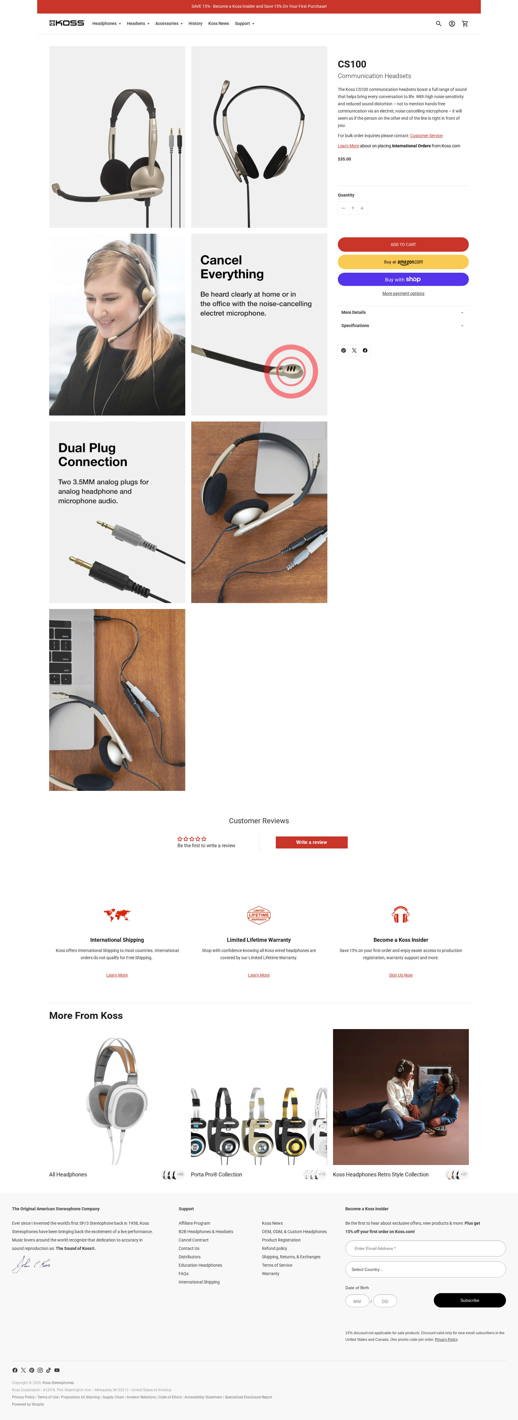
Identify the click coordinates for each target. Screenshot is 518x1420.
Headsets (136, 23)
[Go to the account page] (452, 23)
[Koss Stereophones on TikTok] (49, 1370)
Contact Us (189, 1248)
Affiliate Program (194, 1223)
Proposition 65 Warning (80, 1397)
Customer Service (426, 135)
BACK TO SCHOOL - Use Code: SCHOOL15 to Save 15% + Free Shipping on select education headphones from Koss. (259, 6)
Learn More (348, 145)
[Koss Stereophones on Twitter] (23, 1370)
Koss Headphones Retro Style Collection (381, 1174)
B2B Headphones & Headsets (206, 1231)
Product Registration (281, 1240)
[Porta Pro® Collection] (259, 1097)
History (195, 23)
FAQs (184, 1273)
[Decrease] (343, 208)
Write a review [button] (311, 842)
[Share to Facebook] (365, 350)
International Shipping (199, 1282)
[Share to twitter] (354, 350)
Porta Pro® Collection (216, 1174)
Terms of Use (47, 1397)
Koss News (218, 23)
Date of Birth (357, 1287)
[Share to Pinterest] (343, 350)
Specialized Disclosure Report (248, 1397)
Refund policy (274, 1248)
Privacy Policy (446, 1339)
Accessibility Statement (203, 1397)
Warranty (270, 1273)
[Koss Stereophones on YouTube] (57, 1370)
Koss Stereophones (58, 1383)
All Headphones (68, 1174)
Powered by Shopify (28, 1404)
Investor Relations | (142, 1397)
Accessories (166, 23)
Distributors (190, 1256)
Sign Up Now (401, 975)
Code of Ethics (170, 1397)
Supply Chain (113, 1397)
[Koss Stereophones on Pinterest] (32, 1370)
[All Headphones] (117, 1097)
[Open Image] (117, 137)
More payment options (403, 293)
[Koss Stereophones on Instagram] (40, 1370)
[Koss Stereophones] (67, 23)
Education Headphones (200, 1265)
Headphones (104, 23)
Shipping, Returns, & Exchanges (291, 1256)
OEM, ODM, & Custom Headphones (294, 1231)
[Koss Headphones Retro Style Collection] (401, 1097)
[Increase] (362, 208)
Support (242, 23)
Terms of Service (277, 1265)
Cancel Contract (194, 1240)
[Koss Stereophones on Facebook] (15, 1370)
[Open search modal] (438, 23)
